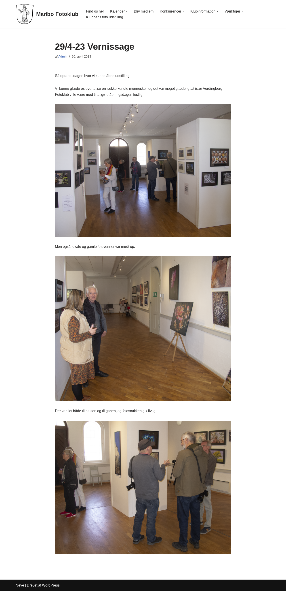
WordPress (51, 585)
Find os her (95, 11)
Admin (62, 56)
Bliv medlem (144, 11)
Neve (20, 585)
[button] (127, 11)
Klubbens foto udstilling (104, 17)
